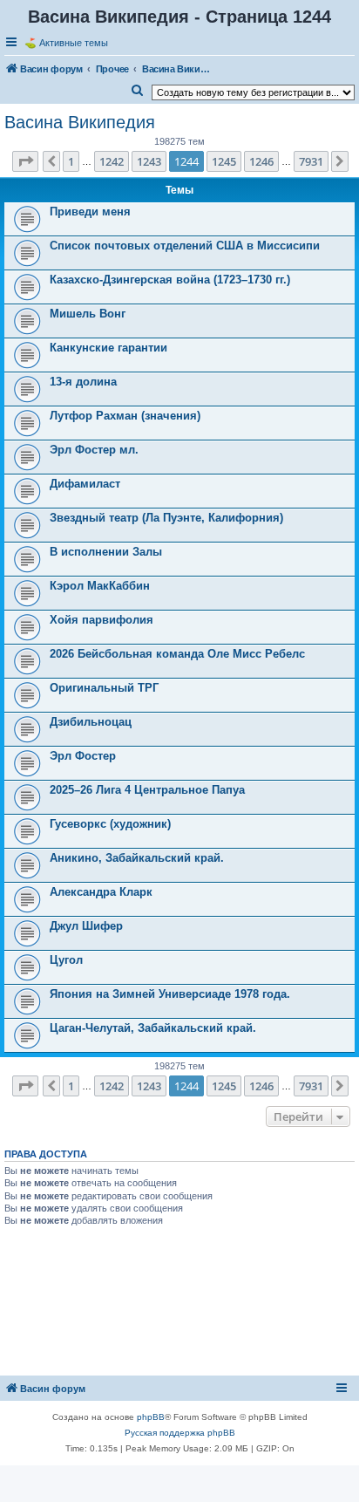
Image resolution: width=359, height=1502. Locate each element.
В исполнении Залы (106, 551)
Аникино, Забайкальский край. (137, 857)
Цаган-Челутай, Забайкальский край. (153, 1027)
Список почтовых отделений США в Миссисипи (185, 245)
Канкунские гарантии (108, 347)
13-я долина (83, 381)
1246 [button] (261, 161)
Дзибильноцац (91, 721)
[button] (25, 161)
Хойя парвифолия (101, 619)
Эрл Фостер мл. (94, 449)
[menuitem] (138, 90)
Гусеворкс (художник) (110, 823)
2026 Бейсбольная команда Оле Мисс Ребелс (177, 653)
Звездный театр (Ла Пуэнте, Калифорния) (166, 517)
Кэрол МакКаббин (100, 585)
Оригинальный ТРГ (104, 687)
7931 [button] (311, 161)
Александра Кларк (101, 891)
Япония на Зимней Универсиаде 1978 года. (170, 993)
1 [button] (71, 161)
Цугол (66, 959)
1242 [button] (111, 161)
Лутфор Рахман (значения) (125, 415)
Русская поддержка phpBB (180, 1432)
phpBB (151, 1417)
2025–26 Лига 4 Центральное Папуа (147, 789)
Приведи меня (90, 211)
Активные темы (73, 43)
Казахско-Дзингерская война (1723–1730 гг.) (170, 279)
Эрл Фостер (83, 755)
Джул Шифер (86, 925)
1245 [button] (224, 161)
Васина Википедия (79, 122)
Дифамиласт (85, 483)
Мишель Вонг (87, 313)
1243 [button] (149, 161)
